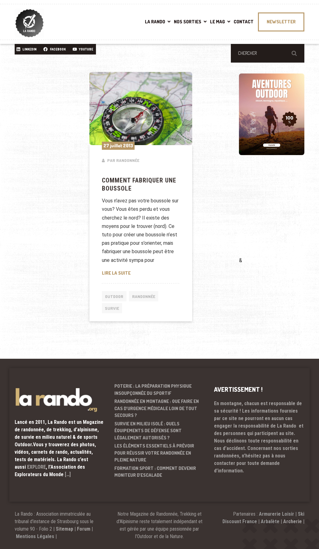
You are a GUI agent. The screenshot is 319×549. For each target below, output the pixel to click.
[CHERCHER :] (267, 53)
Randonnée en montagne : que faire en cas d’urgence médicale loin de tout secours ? (156, 408)
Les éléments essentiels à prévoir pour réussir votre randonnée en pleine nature (154, 453)
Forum (83, 529)
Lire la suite (141, 273)
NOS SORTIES (187, 22)
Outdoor (114, 296)
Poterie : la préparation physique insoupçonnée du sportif (153, 389)
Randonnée (143, 296)
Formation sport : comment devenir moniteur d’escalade (155, 471)
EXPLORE (36, 467)
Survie (112, 308)
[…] (68, 474)
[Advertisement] (279, 215)
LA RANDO (155, 22)
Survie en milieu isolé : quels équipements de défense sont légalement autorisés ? (148, 431)
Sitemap (64, 529)
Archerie (292, 521)
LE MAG (217, 22)
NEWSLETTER (281, 22)
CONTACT (244, 22)
